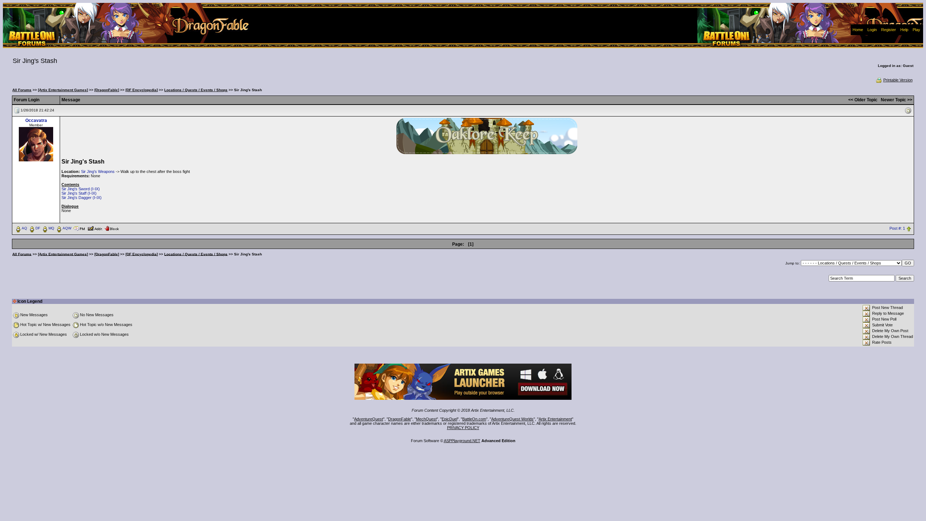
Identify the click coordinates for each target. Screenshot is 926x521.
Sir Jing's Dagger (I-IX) (81, 197)
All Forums (21, 90)
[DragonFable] (106, 90)
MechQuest (426, 419)
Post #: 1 (897, 228)
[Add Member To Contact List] (95, 228)
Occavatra (36, 120)
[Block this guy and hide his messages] (111, 228)
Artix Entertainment (555, 419)
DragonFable (399, 419)
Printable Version (898, 80)
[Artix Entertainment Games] (63, 90)
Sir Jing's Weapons (98, 171)
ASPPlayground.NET (462, 441)
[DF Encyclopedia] (142, 90)
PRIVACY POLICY (463, 427)
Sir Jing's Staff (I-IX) (79, 193)
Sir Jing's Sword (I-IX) (80, 189)
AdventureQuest (368, 419)
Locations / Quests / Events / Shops (196, 90)
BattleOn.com (474, 419)
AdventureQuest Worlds (512, 419)
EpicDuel (449, 419)
